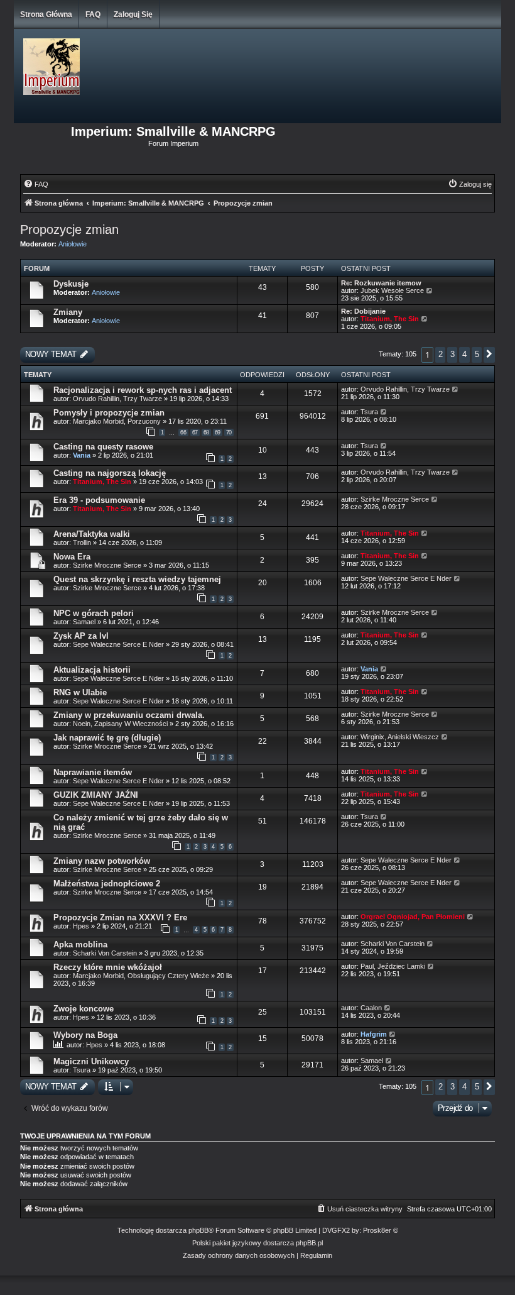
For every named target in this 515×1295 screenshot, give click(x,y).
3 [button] (452, 354)
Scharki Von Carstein (106, 953)
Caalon (371, 1007)
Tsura (369, 412)
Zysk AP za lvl (81, 636)
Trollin (82, 542)
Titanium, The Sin (389, 318)
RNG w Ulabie (80, 692)
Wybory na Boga (85, 1035)
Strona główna (46, 14)
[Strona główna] (118, 67)
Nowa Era (71, 556)
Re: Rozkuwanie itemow (381, 283)
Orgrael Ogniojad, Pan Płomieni (412, 916)
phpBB (198, 1230)
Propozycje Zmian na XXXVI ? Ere (120, 917)
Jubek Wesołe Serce (392, 290)
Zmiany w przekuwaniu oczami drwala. (129, 715)
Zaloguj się (133, 14)
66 (183, 432)
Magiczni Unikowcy (91, 1061)
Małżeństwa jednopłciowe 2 (106, 883)
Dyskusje (71, 284)
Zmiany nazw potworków (101, 861)
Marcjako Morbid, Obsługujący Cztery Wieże (141, 975)
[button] (489, 355)
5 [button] (477, 354)
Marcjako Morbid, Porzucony (117, 421)
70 (229, 432)
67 (195, 432)
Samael (84, 621)
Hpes (81, 926)
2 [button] (440, 354)
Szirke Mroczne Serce (394, 499)
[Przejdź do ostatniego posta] (456, 389)
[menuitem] (35, 184)
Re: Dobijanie (363, 311)
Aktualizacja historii (92, 670)
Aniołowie (72, 244)
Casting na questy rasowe (103, 446)
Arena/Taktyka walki (91, 534)
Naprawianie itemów (92, 772)
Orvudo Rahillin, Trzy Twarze (117, 398)
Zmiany (67, 312)
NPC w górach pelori (93, 613)
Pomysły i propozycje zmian (109, 412)
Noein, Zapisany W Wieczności (121, 723)
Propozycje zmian (69, 229)
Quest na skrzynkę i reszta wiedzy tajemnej (137, 579)
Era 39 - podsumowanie (99, 500)
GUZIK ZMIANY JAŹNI (95, 795)
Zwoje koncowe (83, 1008)
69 (217, 432)
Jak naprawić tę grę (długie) (107, 737)
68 (206, 432)
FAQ (92, 14)
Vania (81, 455)
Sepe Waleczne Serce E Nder (406, 578)
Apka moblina (80, 944)
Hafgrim (373, 1034)
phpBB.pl (309, 1243)
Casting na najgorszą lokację (109, 473)
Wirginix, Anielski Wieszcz (399, 737)
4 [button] (464, 354)
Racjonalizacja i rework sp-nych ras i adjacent (142, 390)
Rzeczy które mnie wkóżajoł (107, 967)
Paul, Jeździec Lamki (392, 966)
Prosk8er (377, 1230)
